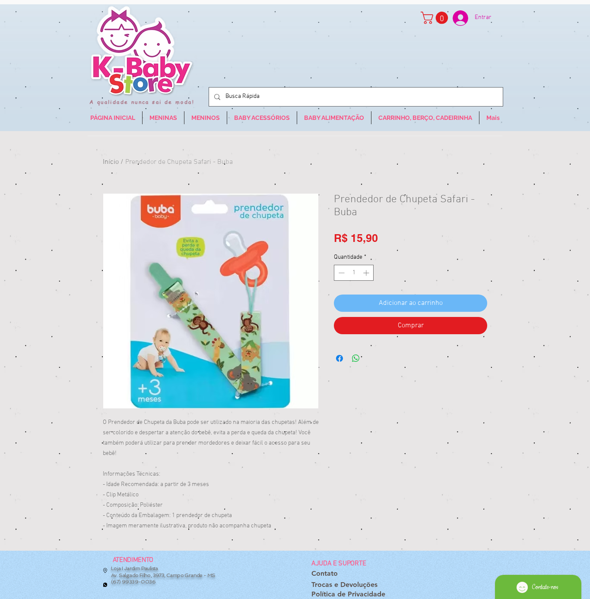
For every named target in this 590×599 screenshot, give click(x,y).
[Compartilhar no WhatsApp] (356, 358)
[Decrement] (340, 272)
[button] (436, 18)
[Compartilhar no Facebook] (339, 358)
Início (111, 162)
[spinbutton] (354, 272)
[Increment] (367, 272)
